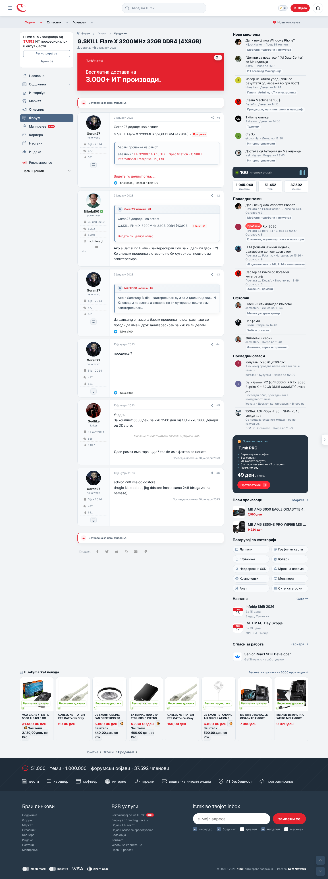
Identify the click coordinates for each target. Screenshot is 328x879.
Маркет (298, 500)
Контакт (117, 840)
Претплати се (251, 485)
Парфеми (252, 321)
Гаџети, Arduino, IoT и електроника (271, 92)
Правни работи (122, 850)
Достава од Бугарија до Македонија (273, 151)
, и (139, 182)
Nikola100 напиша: (136, 288)
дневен (251, 829)
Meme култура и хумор (263, 313)
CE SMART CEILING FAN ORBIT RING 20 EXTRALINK (107, 718)
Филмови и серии (258, 338)
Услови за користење (127, 845)
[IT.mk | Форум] (21, 8)
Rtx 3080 (261, 226)
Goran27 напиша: (135, 209)
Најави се (46, 61)
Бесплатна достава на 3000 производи (277, 672)
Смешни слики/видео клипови (268, 304)
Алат (243, 588)
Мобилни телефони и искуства (269, 49)
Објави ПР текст (123, 825)
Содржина (29, 815)
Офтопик (241, 298)
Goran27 (86, 47)
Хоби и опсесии (258, 330)
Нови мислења (288, 22)
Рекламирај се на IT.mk (132, 815)
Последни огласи (249, 356)
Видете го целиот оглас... (135, 176)
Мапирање (30, 850)
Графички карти (290, 549)
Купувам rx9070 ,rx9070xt (265, 362)
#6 (218, 473)
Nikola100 (91, 211)
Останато (263, 428)
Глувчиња (247, 559)
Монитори (286, 578)
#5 (218, 405)
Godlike (94, 421)
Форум (30, 22)
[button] (41, 22)
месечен (296, 829)
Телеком (253, 126)
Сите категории (290, 588)
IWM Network (297, 869)
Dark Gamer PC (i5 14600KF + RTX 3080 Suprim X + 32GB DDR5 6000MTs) (275, 386)
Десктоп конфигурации (273, 403)
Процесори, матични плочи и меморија (275, 109)
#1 (218, 117)
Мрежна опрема (291, 569)
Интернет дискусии (261, 143)
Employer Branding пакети (130, 820)
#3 (218, 274)
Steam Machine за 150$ (262, 100)
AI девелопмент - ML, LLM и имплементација (278, 264)
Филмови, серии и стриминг (267, 347)
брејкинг (229, 829)
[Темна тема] (283, 8)
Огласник (54, 22)
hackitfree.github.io (100, 241)
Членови (79, 22)
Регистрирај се (46, 53)
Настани (28, 845)
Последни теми (247, 198)
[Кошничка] (318, 8)
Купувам (265, 374)
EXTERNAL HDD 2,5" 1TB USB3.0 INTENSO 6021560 (145, 718)
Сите (301, 599)
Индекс (27, 840)
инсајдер (205, 829)
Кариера (298, 644)
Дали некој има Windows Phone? (270, 40)
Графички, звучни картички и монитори (275, 239)
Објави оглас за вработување (133, 830)
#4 (218, 344)
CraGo (250, 134)
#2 (218, 195)
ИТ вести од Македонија (264, 71)
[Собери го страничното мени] (10, 8)
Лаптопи (246, 549)
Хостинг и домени (260, 289)
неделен (273, 829)
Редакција (119, 835)
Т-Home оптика (257, 117)
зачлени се (289, 819)
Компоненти (249, 578)
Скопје (84, 250)
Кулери (283, 559)
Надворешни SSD (253, 569)
